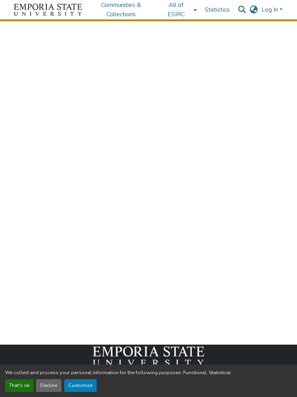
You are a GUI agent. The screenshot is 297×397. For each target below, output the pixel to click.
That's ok (19, 385)
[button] (48, 9)
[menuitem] (178, 9)
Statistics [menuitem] (217, 9)
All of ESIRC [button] (176, 10)
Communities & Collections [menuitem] (121, 10)
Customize (80, 385)
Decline (48, 385)
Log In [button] (270, 9)
